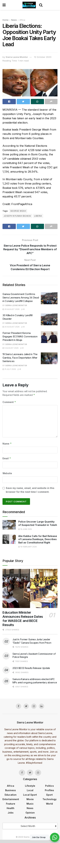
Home (5, 20)
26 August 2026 (12, 309)
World (49, 803)
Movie (30, 799)
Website (7, 473)
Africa (22, 20)
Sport (49, 794)
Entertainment (10, 799)
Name (7, 443)
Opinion (30, 812)
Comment (9, 402)
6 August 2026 (11, 348)
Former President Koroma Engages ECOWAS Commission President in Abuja (20, 336)
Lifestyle (30, 785)
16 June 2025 (26, 529)
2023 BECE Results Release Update (31, 668)
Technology (49, 799)
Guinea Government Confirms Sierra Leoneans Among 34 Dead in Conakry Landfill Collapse (20, 297)
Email (6, 458)
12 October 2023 (42, 57)
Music (30, 803)
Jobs (11, 812)
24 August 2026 (12, 327)
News (14, 20)
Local (30, 790)
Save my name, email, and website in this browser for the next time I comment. (30, 490)
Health (10, 808)
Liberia (38, 216)
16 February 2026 (28, 547)
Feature (10, 803)
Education (10, 794)
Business (10, 790)
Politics (49, 785)
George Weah (18, 211)
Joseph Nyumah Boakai (17, 216)
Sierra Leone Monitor (17, 57)
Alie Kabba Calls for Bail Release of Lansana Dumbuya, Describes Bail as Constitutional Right (37, 539)
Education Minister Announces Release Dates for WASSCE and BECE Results (22, 618)
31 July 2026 (10, 369)
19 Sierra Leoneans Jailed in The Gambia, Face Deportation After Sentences (19, 358)
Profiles (49, 790)
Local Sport (30, 794)
